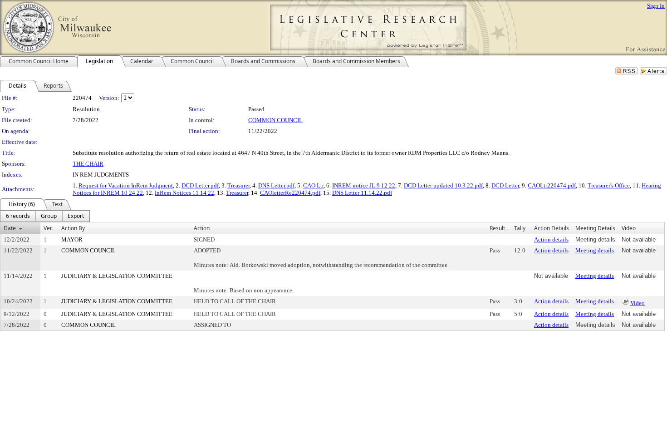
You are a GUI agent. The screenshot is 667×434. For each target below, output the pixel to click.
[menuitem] (17, 216)
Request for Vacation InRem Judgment (125, 185)
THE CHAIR (88, 163)
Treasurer (238, 185)
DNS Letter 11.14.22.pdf (362, 192)
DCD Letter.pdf (200, 185)
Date (10, 228)
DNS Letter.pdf (276, 185)
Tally (519, 228)
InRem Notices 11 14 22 (184, 192)
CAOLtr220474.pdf (552, 185)
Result (497, 228)
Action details (551, 239)
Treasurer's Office (609, 185)
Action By (73, 228)
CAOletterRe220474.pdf (290, 192)
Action (202, 228)
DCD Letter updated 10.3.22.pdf (443, 185)
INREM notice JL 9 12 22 (363, 185)
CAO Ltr (313, 185)
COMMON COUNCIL (275, 120)
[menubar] (45, 216)
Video (637, 303)
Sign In (656, 5)
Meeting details (594, 250)
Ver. (48, 228)
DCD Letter (505, 185)
